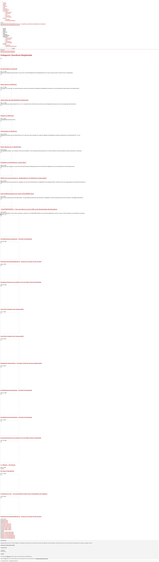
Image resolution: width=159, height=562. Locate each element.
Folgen (7, 551)
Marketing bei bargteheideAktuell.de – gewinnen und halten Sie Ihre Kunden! (20, 261)
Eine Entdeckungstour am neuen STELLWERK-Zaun (17, 193)
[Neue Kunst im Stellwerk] (6, 81)
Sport (4, 7)
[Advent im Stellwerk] (6, 112)
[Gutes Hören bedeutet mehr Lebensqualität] (9, 306)
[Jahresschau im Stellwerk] (6, 128)
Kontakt (4, 18)
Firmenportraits (8, 12)
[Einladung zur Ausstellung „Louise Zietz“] (6, 159)
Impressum (7, 19)
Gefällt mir (7, 550)
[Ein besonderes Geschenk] (6, 65)
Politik (4, 5)
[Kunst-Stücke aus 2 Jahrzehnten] (6, 143)
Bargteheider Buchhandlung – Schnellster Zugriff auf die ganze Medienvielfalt (21, 363)
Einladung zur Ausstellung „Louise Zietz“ (13, 162)
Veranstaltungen (6, 9)
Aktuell (4, 2)
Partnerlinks (7, 15)
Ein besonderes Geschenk (8, 69)
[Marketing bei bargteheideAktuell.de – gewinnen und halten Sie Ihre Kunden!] (9, 259)
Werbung (8, 556)
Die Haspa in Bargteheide (7, 471)
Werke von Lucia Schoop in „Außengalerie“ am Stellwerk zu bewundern (23, 178)
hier (5, 558)
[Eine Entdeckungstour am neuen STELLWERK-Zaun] (6, 190)
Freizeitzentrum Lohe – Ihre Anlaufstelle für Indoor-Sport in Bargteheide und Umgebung (23, 494)
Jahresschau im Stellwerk (8, 131)
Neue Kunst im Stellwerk (8, 84)
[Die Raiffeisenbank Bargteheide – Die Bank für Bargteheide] (9, 236)
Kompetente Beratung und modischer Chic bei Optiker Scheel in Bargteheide (20, 282)
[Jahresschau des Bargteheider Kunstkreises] (6, 97)
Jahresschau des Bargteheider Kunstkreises (14, 100)
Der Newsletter (8, 16)
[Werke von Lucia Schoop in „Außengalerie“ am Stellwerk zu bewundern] (6, 175)
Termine (4, 3)
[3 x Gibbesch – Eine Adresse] (9, 462)
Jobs (6, 14)
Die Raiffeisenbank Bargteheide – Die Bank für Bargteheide (16, 239)
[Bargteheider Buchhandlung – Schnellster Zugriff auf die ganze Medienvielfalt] (9, 360)
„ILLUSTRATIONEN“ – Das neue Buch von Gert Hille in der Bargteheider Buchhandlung (28, 209)
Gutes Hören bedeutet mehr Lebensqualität (12, 309)
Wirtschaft (5, 6)
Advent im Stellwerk (7, 115)
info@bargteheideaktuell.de (42, 558)
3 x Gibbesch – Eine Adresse (7, 465)
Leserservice (5, 11)
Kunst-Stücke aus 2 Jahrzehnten (10, 147)
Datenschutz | (9, 545)
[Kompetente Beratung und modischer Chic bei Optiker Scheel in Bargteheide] (9, 279)
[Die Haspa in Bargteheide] (2, 468)
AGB (13, 545)
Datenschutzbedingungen (10, 20)
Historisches (7, 13)
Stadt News (5, 8)
